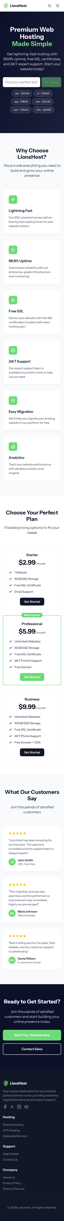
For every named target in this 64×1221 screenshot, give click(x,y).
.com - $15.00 (20, 109)
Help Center (11, 1154)
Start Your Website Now (32, 1035)
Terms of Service (14, 1189)
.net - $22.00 (42, 101)
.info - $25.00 (43, 109)
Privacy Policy (12, 1183)
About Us (9, 1177)
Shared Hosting (13, 1124)
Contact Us (10, 1159)
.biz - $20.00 (22, 93)
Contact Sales (32, 1049)
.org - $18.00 (21, 101)
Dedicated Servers (15, 1136)
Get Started (32, 601)
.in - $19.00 (43, 93)
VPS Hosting (11, 1130)
